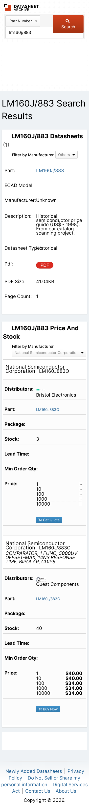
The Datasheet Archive (21, 7)
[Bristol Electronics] (43, 389)
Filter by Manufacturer (33, 154)
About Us (66, 791)
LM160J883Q (47, 409)
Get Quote (51, 520)
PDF (45, 265)
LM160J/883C (48, 598)
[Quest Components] (43, 579)
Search (68, 26)
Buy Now (50, 709)
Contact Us (37, 791)
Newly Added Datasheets (33, 771)
